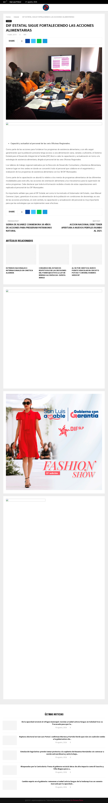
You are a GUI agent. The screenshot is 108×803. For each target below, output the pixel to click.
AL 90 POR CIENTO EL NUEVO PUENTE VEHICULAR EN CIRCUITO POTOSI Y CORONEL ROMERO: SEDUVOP (85, 272)
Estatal (9, 21)
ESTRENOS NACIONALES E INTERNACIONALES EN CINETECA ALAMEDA (19, 270)
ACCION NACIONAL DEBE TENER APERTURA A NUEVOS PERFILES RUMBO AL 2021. (81, 228)
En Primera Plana (77, 800)
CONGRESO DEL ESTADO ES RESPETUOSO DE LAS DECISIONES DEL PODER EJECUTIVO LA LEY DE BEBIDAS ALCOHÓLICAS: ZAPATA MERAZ (52, 273)
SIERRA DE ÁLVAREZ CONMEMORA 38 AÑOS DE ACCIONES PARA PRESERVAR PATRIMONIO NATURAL (29, 228)
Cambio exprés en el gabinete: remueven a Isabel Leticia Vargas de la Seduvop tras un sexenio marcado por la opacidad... (62, 782)
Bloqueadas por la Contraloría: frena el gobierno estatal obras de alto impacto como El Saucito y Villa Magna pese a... (62, 767)
